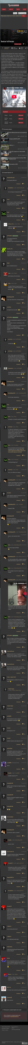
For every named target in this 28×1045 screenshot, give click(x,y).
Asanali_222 (9, 248)
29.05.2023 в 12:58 (23, 426)
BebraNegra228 (10, 296)
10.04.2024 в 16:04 (23, 283)
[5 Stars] (24, 31)
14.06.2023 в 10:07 (23, 762)
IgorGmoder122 (10, 851)
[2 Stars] (19, 31)
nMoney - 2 (11, 145)
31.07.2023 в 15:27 (23, 851)
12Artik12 (9, 926)
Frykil (9, 283)
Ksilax (8, 263)
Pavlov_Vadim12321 (11, 677)
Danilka (9, 773)
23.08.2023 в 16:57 (23, 893)
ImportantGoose (10, 651)
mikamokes (9, 946)
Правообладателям (6, 1026)
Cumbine (9, 492)
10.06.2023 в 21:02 (23, 748)
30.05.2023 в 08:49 (23, 534)
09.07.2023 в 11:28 (23, 829)
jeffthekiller (6, 48)
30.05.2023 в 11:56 (23, 556)
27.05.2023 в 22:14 (23, 248)
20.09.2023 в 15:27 (23, 273)
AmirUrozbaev (10, 816)
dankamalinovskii (10, 177)
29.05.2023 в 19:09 (23, 492)
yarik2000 (9, 716)
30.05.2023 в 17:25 (23, 579)
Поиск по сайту (5, 1030)
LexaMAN (9, 762)
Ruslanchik (10, 368)
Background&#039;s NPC (14, 138)
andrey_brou (11, 224)
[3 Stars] (21, 31)
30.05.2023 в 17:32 (23, 616)
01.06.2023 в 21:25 (23, 651)
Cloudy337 (10, 863)
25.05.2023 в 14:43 (23, 177)
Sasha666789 (10, 783)
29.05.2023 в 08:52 (23, 381)
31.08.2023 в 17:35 (23, 906)
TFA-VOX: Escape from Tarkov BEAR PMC (17, 152)
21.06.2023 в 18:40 (23, 783)
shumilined (10, 187)
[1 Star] (18, 31)
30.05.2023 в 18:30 (23, 635)
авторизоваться (14, 1016)
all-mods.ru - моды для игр (14, 1041)
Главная (4, 9)
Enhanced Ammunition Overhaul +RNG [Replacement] (17, 158)
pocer (8, 199)
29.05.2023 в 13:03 (23, 459)
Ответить (18, 183)
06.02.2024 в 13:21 (23, 974)
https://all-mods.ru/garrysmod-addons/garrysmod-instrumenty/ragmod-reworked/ (17, 451)
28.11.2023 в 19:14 (23, 946)
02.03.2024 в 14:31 (23, 987)
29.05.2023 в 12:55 (23, 416)
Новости (11, 9)
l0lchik (8, 958)
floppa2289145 (10, 877)
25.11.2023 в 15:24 (23, 926)
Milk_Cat (9, 987)
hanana (8, 728)
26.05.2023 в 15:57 (23, 199)
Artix (8, 212)
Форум (18, 9)
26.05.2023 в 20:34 (23, 235)
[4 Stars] (22, 31)
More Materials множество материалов (18, 132)
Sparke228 (9, 997)
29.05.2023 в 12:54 (23, 404)
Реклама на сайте (5, 1028)
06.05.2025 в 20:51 (23, 997)
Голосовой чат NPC (13, 164)
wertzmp (9, 307)
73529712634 (11, 688)
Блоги (24, 9)
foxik (9, 273)
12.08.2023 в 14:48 (23, 469)
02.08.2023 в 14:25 (23, 877)
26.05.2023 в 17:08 (23, 212)
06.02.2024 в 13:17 (23, 958)
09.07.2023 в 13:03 (23, 842)
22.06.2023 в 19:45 (23, 806)
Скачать (21, 115)
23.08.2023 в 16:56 (23, 190)
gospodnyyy (9, 748)
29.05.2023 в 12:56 (23, 353)
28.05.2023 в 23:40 (23, 317)
